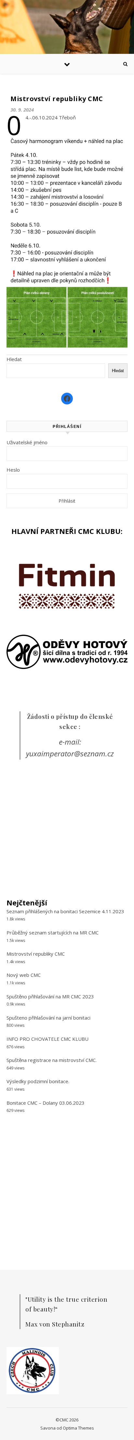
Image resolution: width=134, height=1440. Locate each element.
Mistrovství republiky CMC (36, 953)
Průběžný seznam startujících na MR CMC (53, 932)
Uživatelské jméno (27, 442)
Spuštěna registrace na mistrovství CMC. (52, 1060)
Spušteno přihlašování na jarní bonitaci (48, 1017)
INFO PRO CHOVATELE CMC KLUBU (47, 1039)
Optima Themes (78, 1428)
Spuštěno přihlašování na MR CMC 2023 (50, 996)
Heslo (13, 469)
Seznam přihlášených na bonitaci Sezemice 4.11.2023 (65, 911)
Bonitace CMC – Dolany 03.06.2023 (46, 1102)
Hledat (14, 359)
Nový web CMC (24, 975)
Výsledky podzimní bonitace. (38, 1081)
